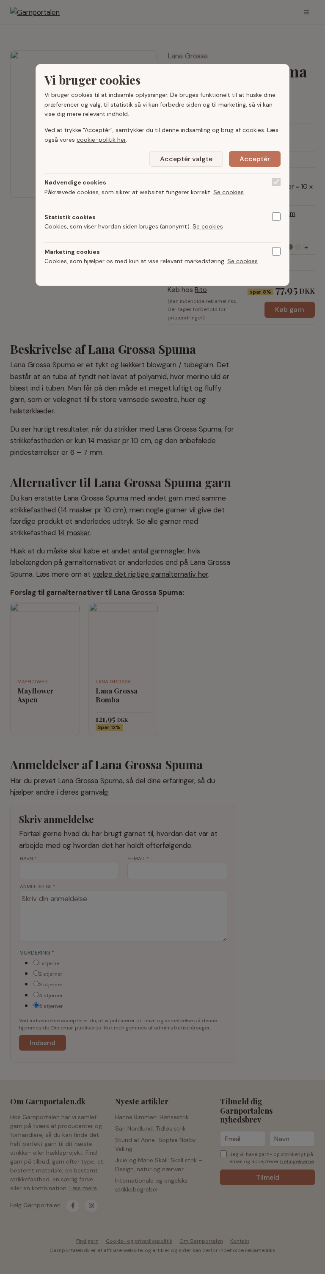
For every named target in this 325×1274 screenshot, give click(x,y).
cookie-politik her (101, 139)
